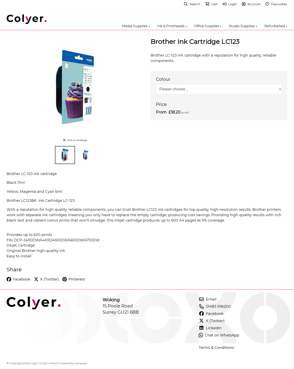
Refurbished (275, 26)
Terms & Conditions (216, 347)
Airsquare (81, 363)
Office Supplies (208, 26)
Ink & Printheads (172, 26)
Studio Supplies (243, 26)
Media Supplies (136, 26)
